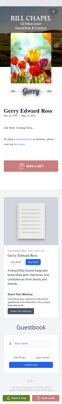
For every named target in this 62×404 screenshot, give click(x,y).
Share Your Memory (20, 311)
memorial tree (24, 139)
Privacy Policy (22, 390)
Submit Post (31, 364)
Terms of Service (39, 390)
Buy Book (33, 261)
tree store (19, 144)
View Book (15, 261)
